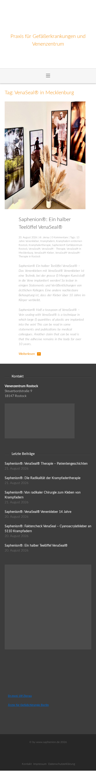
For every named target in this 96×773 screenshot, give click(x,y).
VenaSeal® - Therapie (53, 249)
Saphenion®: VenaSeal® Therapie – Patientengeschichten (46, 463)
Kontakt (27, 764)
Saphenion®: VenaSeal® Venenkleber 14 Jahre (38, 512)
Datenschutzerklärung (61, 764)
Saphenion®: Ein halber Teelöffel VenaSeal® (36, 545)
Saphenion (48, 16)
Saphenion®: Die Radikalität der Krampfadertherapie (42, 478)
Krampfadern (47, 241)
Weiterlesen (27, 354)
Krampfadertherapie (40, 245)
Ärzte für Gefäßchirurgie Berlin (28, 705)
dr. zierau (44, 237)
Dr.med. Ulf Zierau (20, 696)
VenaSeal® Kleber (44, 253)
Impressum (40, 764)
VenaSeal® (35, 249)
